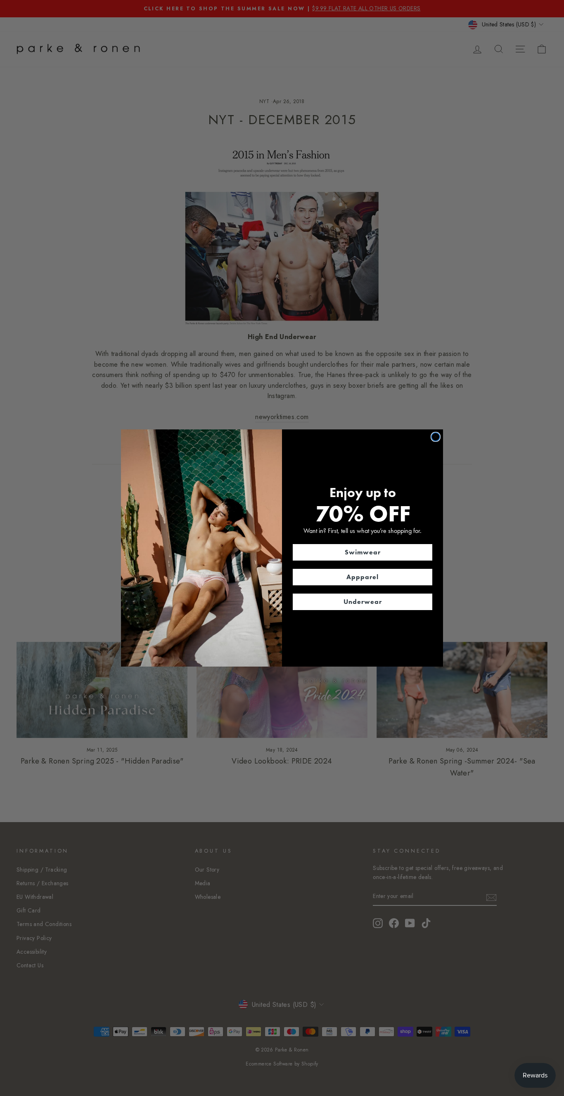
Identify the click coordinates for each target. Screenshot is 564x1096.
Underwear (363, 602)
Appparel (362, 577)
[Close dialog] (435, 437)
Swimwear (363, 552)
